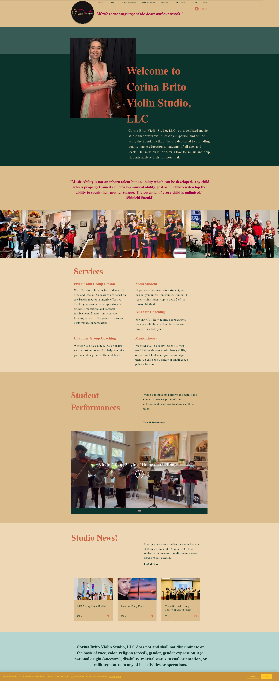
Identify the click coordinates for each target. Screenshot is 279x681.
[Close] (275, 676)
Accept (266, 676)
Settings (253, 676)
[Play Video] (139, 474)
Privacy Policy (115, 676)
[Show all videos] (139, 511)
